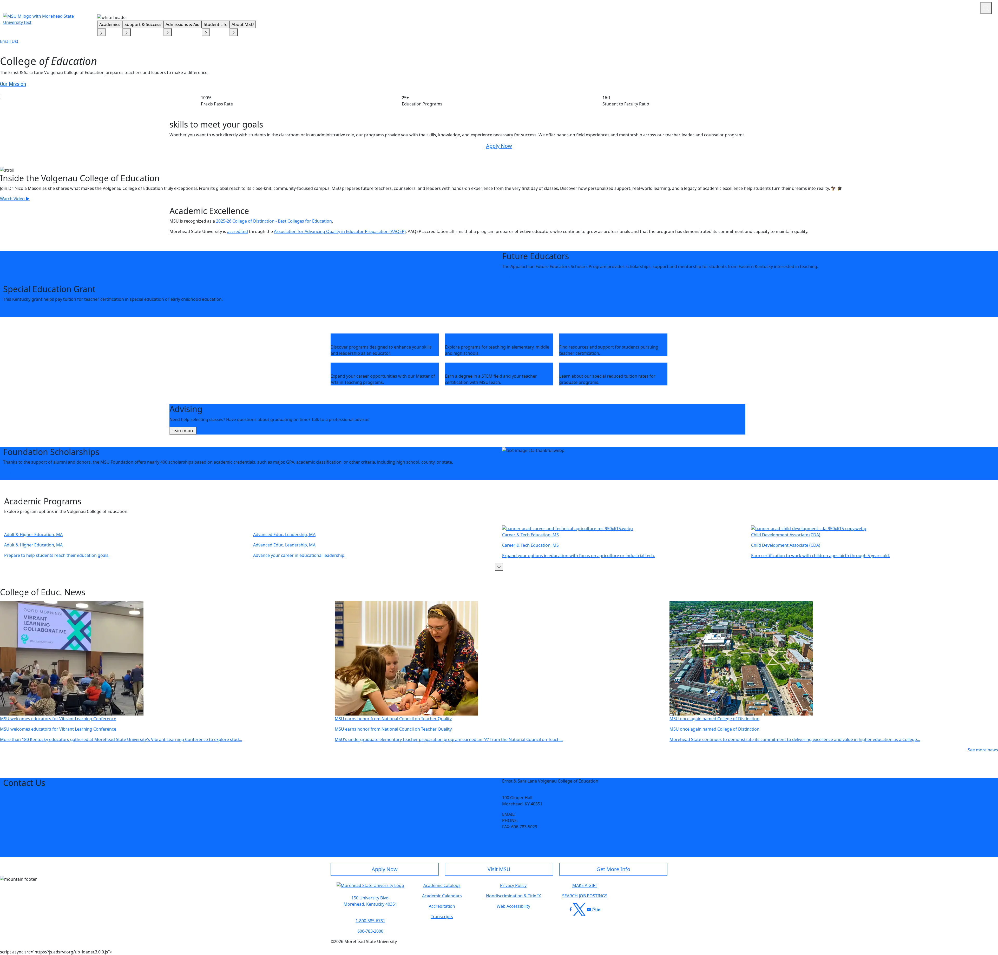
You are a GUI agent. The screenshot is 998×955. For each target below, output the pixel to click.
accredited (237, 231)
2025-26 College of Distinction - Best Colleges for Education (274, 221)
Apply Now (499, 145)
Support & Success (142, 24)
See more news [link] (983, 750)
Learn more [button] (183, 430)
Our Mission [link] (13, 84)
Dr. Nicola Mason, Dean (525, 791)
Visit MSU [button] (499, 869)
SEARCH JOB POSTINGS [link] (584, 896)
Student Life (215, 24)
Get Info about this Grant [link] (28, 309)
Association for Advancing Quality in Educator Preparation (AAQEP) (340, 231)
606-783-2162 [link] (532, 820)
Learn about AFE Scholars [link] (527, 277)
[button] (499, 567)
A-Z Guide (941, 7)
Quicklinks (909, 7)
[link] (504, 837)
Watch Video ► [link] (15, 199)
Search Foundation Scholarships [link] (35, 472)
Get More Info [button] (613, 869)
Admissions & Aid (183, 24)
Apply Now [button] (385, 869)
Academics (109, 24)
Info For (877, 7)
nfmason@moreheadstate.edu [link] (546, 814)
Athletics (966, 7)
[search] (986, 8)
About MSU (243, 24)
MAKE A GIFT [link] (584, 885)
